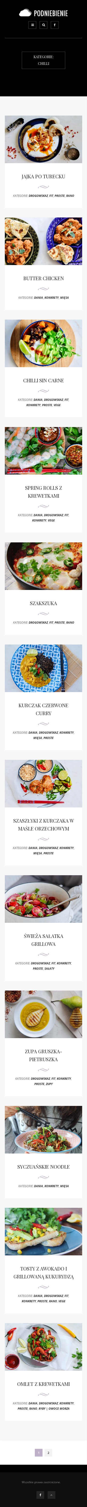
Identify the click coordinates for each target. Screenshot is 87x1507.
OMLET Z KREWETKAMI (43, 1384)
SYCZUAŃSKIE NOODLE (43, 1166)
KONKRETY (51, 298)
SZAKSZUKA (43, 603)
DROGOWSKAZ (38, 196)
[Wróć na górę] (51, 1495)
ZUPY (49, 1084)
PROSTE (60, 196)
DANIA (38, 298)
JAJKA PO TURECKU (43, 176)
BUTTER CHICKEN (43, 278)
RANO (70, 196)
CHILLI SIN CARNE (43, 380)
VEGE (57, 405)
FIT (51, 196)
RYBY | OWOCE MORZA (54, 1409)
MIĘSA (64, 298)
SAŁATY (49, 969)
